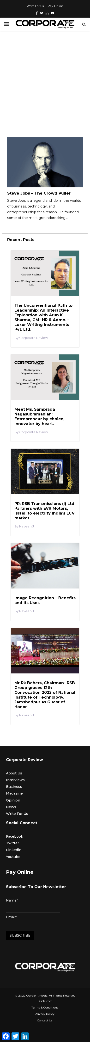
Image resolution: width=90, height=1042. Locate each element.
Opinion (13, 800)
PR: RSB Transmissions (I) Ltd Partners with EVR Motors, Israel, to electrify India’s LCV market (44, 510)
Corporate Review (33, 337)
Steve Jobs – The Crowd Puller (39, 193)
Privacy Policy (44, 1014)
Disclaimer (44, 1001)
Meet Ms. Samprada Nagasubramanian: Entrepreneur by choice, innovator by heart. (39, 416)
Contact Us (44, 1020)
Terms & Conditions (44, 1007)
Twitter (12, 843)
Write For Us (35, 6)
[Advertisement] (45, 85)
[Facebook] (37, 13)
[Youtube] (52, 13)
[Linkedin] (47, 13)
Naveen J (26, 526)
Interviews (15, 780)
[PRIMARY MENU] (6, 24)
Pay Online (55, 6)
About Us (14, 773)
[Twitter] (41, 13)
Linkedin (13, 850)
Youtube (13, 857)
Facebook (14, 836)
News (11, 807)
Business (14, 786)
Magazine (14, 793)
